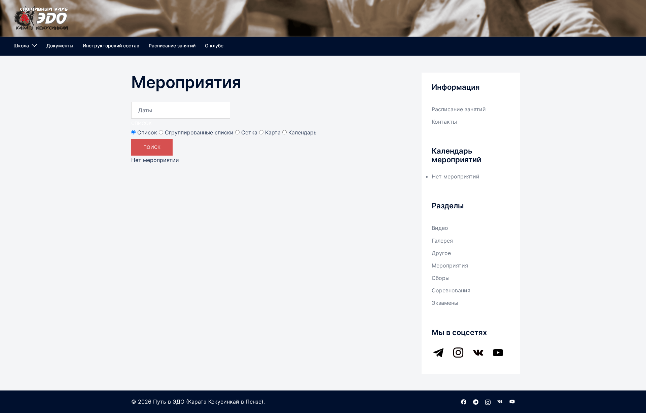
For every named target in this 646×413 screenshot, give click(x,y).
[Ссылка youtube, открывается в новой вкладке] (512, 401)
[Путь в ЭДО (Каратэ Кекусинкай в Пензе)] (41, 17)
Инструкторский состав (111, 45)
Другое (441, 253)
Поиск (151, 147)
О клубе (214, 45)
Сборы (441, 278)
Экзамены (445, 302)
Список (141, 123)
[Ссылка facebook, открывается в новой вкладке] (463, 401)
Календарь (302, 132)
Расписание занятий (172, 45)
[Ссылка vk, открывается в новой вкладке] (500, 401)
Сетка (248, 132)
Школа (21, 45)
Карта (272, 132)
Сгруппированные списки (198, 132)
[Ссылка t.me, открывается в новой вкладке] (475, 401)
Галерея (442, 240)
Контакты (444, 121)
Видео (440, 227)
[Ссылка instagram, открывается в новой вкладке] (488, 401)
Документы (59, 45)
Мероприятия (450, 265)
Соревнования (451, 290)
